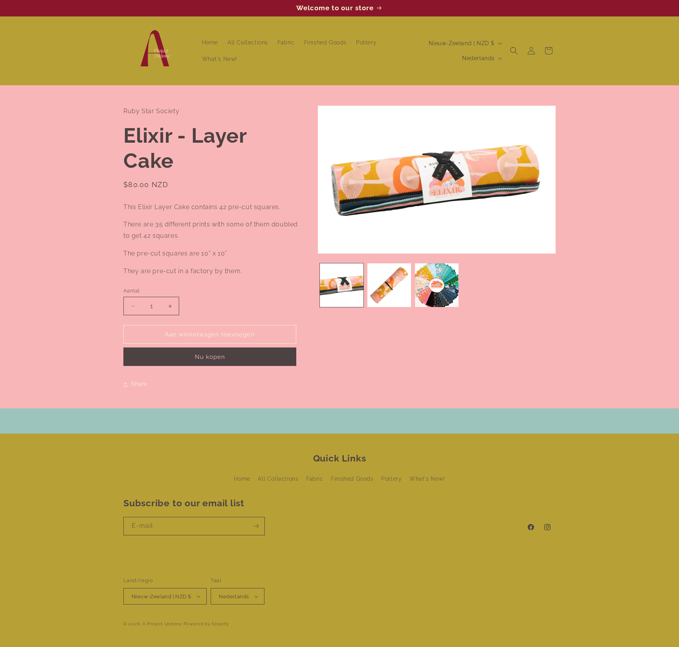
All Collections (278, 479)
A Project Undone (162, 624)
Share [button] (139, 384)
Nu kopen (210, 356)
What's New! (427, 479)
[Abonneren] (255, 526)
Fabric (314, 479)
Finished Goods (352, 479)
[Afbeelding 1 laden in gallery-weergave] (341, 285)
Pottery (391, 479)
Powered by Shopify (206, 624)
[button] (514, 50)
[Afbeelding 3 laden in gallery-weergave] (437, 285)
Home (242, 479)
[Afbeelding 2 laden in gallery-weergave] (389, 285)
